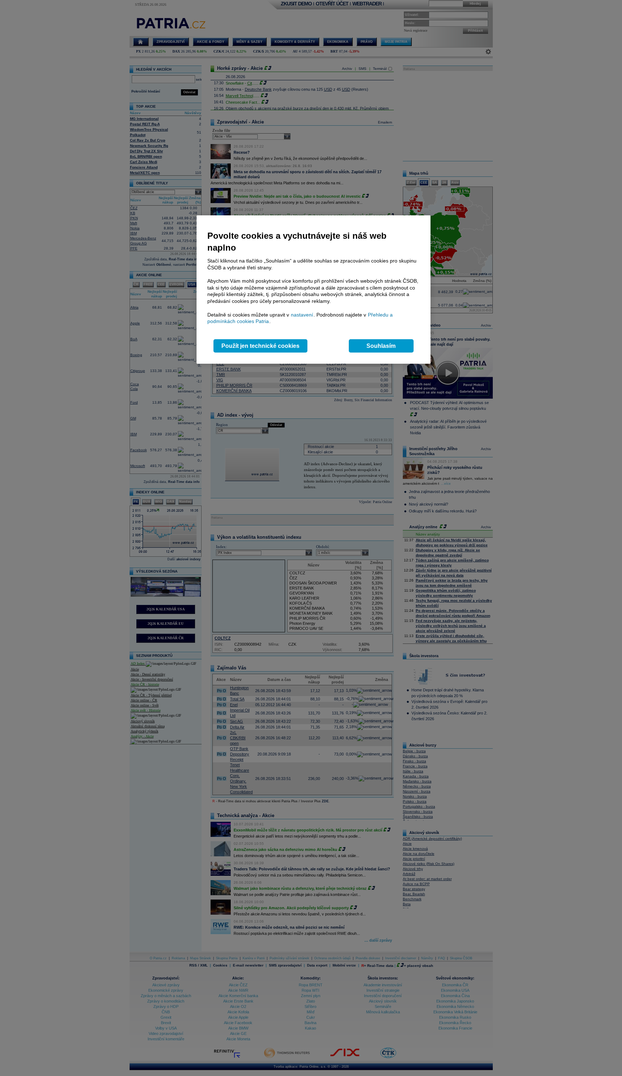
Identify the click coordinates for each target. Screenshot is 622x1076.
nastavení (302, 315)
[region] (314, 289)
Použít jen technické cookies (260, 346)
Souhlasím (381, 346)
